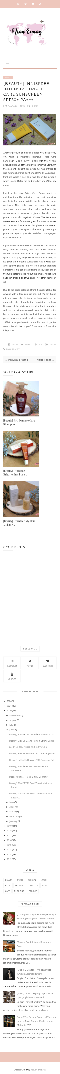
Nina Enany (12, 106)
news (44, 885)
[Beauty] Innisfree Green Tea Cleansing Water (32, 753)
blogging (19, 891)
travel (20, 880)
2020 (9, 710)
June (12, 729)
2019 (9, 825)
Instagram (12, 666)
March (13, 811)
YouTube (12, 679)
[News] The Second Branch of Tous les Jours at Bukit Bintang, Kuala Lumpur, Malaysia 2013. (36, 1021)
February (14, 816)
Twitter (30, 666)
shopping (19, 885)
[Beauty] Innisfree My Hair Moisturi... (19, 522)
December (15, 715)
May (12, 802)
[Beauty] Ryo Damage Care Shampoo (19, 422)
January (13, 821)
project (33, 891)
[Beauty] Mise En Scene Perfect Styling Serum (31, 740)
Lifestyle (33, 885)
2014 (9, 849)
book (8, 885)
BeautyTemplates (38, 1069)
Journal (32, 880)
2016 (9, 840)
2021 (9, 705)
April (12, 806)
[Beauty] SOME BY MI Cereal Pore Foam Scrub (31, 734)
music (43, 880)
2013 (9, 854)
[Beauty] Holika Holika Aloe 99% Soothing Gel (31, 759)
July (11, 724)
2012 (9, 859)
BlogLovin (48, 666)
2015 (9, 844)
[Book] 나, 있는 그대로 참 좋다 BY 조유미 (28, 747)
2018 (9, 830)
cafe (7, 891)
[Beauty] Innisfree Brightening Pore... (15, 472)
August (13, 720)
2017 (9, 835)
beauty (8, 77)
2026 (9, 701)
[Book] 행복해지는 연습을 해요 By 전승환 (28, 776)
